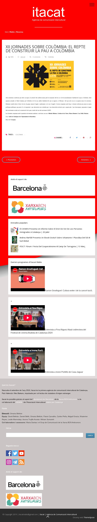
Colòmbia (51, 57)
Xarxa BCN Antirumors (68, 399)
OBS (12, 57)
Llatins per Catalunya (54, 402)
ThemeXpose (89, 517)
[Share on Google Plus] (90, 138)
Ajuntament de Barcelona (43, 399)
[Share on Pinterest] (83, 138)
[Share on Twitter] (77, 138)
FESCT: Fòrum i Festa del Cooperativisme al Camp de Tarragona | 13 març (52, 246)
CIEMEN (19, 402)
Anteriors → (86, 160)
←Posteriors (11, 160)
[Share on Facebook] (70, 138)
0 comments (36, 57)
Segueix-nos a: (12, 446)
